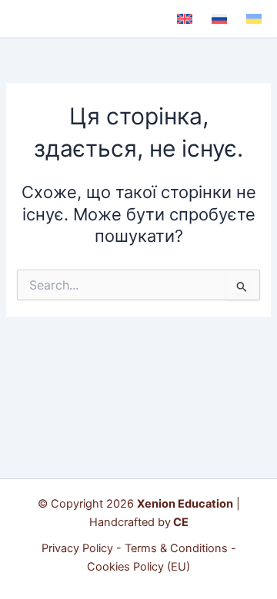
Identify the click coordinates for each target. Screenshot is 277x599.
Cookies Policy (125, 567)
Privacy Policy (77, 548)
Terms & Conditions (176, 548)
